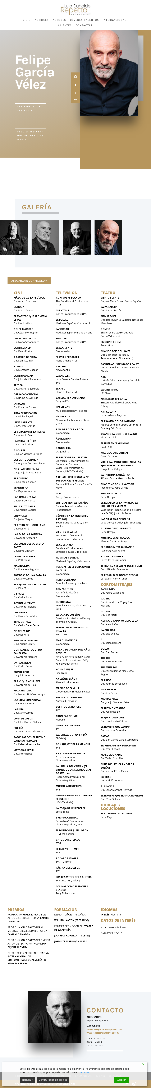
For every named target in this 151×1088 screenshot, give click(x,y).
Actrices (42, 20)
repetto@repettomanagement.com (104, 1029)
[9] (45, 254)
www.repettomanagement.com (103, 1032)
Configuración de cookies (53, 1079)
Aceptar (121, 1079)
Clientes (65, 26)
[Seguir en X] (75, 93)
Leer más (84, 1072)
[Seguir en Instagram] (75, 76)
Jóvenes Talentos (84, 20)
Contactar (84, 26)
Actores (59, 20)
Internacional (114, 20)
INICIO (26, 20)
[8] (108, 254)
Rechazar (27, 1079)
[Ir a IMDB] (75, 99)
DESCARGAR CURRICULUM (29, 281)
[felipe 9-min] (14, 254)
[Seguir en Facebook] (75, 85)
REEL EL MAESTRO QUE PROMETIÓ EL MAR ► (30, 136)
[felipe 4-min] (77, 254)
